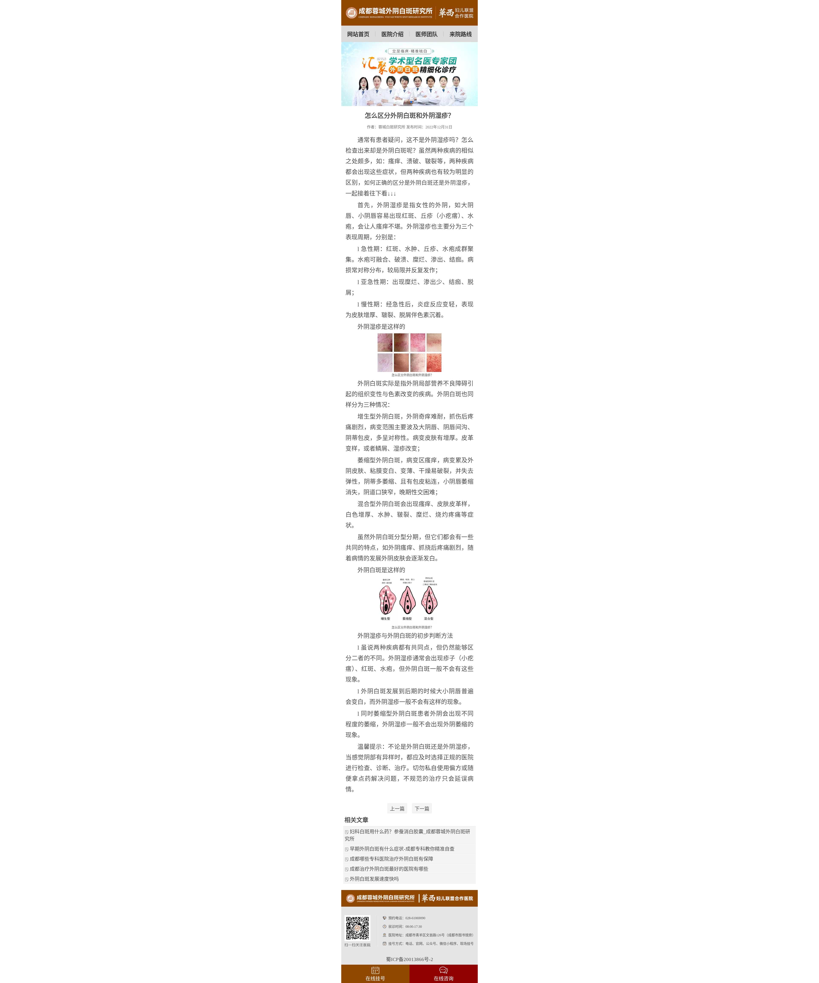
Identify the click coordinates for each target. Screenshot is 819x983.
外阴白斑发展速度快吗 (374, 879)
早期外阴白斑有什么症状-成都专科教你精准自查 (402, 849)
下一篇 (422, 809)
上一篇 (397, 809)
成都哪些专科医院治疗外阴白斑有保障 (391, 859)
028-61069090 (415, 918)
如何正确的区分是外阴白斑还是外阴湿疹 (416, 183)
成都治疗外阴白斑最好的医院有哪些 (389, 869)
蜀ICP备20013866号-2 (409, 959)
